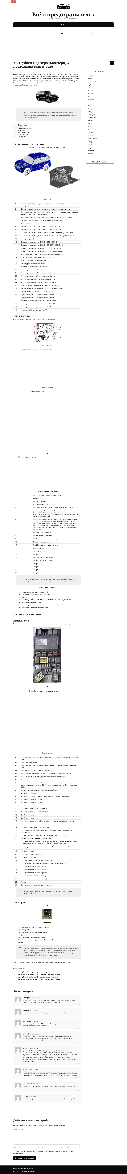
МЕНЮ (63, 25)
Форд (90, 142)
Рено (89, 130)
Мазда (90, 112)
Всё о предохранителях (63, 14)
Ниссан (90, 121)
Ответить (77, 1004)
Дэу (89, 97)
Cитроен (91, 76)
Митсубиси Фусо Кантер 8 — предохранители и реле (38, 977)
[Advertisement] (27, 46)
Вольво (90, 91)
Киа (89, 103)
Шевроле (91, 151)
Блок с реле (21, 136)
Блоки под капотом (21, 132)
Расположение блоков (22, 128)
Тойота (90, 136)
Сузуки (90, 133)
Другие (90, 94)
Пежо (90, 127)
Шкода (90, 154)
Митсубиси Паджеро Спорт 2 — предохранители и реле (40, 972)
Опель (90, 124)
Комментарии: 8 (25, 70)
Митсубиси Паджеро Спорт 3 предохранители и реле (39, 974)
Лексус (90, 109)
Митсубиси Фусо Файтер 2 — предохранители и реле (39, 979)
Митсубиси (16, 70)
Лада (89, 106)
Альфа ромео (92, 82)
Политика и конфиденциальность (24, 1171)
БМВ (89, 88)
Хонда (90, 148)
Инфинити (91, 100)
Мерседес (91, 115)
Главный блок (22, 134)
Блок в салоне (19, 130)
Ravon (90, 79)
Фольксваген (92, 139)
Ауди (89, 85)
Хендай (90, 145)
